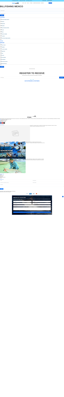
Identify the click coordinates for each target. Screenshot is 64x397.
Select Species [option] (2, 12)
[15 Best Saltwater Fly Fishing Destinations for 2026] (13, 150)
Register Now (32, 212)
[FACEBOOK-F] (1, 123)
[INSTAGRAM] (4, 123)
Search (2, 15)
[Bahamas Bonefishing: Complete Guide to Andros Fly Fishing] (13, 166)
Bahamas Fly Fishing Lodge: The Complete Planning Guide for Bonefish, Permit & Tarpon (43, 125)
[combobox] (32, 9)
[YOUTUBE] (2, 123)
